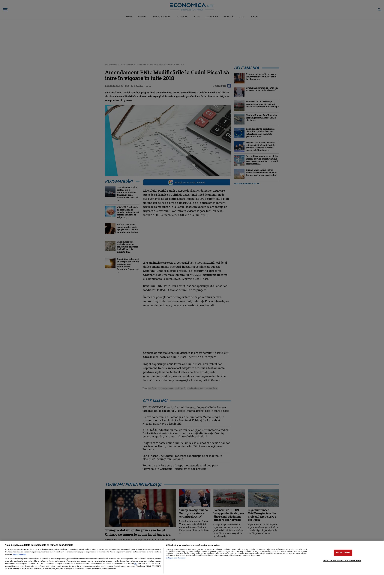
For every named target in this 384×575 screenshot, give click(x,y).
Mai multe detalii (19, 554)
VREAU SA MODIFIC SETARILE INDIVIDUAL (342, 561)
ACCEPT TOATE (343, 553)
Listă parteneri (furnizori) (175, 558)
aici (135, 564)
